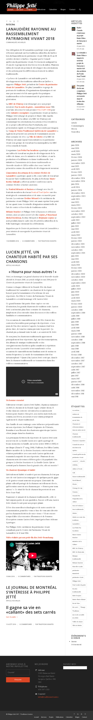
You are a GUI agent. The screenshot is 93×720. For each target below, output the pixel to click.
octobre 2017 (76, 363)
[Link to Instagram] (17, 21)
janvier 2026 (76, 160)
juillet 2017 (75, 372)
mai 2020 (75, 295)
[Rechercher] (79, 7)
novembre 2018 (78, 337)
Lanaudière (76, 524)
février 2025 (76, 172)
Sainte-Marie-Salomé (78, 599)
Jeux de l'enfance (77, 505)
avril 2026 (75, 151)
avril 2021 (75, 262)
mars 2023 (75, 205)
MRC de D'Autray (77, 548)
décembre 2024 (78, 178)
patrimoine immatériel (75, 572)
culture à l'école (77, 469)
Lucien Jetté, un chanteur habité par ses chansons (32, 257)
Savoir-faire (76, 603)
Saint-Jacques (76, 595)
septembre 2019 (78, 313)
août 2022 (75, 220)
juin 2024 (75, 184)
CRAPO (82, 461)
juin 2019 (75, 322)
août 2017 (75, 370)
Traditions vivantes (48, 241)
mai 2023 (75, 202)
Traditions (75, 611)
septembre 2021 (78, 253)
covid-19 (75, 461)
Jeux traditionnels (77, 509)
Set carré (75, 607)
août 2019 (75, 316)
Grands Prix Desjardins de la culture (77, 499)
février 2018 (76, 355)
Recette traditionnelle (76, 590)
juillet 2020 (76, 289)
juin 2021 (75, 256)
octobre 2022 (77, 214)
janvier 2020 (76, 307)
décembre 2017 (77, 358)
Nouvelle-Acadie (77, 566)
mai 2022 (75, 229)
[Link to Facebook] (7, 21)
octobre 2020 (77, 280)
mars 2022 (75, 235)
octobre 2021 (76, 250)
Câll (73, 473)
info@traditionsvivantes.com (50, 697)
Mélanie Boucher (77, 563)
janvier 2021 (76, 271)
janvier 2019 (76, 334)
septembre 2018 (78, 343)
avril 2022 (75, 232)
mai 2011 (74, 396)
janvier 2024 (76, 190)
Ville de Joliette (77, 625)
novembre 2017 (78, 360)
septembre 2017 (78, 367)
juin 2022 (75, 226)
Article (9, 265)
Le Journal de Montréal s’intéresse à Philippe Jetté (31, 592)
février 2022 (76, 238)
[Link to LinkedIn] (10, 21)
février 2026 (76, 157)
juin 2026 (75, 145)
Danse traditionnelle (78, 476)
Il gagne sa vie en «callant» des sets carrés (31, 610)
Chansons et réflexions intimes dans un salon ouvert (78, 427)
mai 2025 (75, 166)
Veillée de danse (77, 622)
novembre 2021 (78, 247)
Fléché (74, 484)
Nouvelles (22, 42)
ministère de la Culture (77, 543)
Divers (74, 129)
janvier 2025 (76, 175)
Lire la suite (11, 617)
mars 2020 (75, 301)
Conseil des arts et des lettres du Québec (78, 447)
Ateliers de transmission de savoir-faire (77, 417)
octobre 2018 (76, 340)
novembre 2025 (78, 163)
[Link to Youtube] (14, 21)
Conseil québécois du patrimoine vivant (78, 456)
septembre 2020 (78, 283)
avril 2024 (75, 187)
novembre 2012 (78, 390)
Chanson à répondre (78, 441)
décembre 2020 (78, 274)
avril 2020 (75, 298)
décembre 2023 (78, 193)
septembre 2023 (78, 196)
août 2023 (75, 199)
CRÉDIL (75, 465)
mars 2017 (75, 378)
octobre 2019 (76, 310)
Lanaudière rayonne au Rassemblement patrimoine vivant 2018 (31, 34)
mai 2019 (75, 325)
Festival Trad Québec (40, 192)
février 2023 (76, 208)
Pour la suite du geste (79, 585)
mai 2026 (75, 148)
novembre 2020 (78, 277)
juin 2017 (75, 375)
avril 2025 (75, 169)
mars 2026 (75, 154)
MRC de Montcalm (78, 552)
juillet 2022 (76, 223)
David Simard (76, 480)
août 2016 (75, 387)
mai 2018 (75, 348)
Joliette (74, 513)
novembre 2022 (78, 211)
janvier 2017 (76, 381)
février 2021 (76, 268)
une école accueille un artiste (78, 616)
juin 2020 (75, 292)
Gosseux (75, 492)
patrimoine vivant (77, 577)
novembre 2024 (78, 181)
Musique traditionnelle (76, 557)
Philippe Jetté (76, 581)
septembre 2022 (78, 217)
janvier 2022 (76, 241)
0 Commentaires (28, 241)
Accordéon (75, 410)
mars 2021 (75, 265)
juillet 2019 (75, 319)
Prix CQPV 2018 (44, 110)
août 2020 (75, 286)
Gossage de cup (77, 488)
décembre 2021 (77, 244)
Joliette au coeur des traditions (78, 518)
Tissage (82, 607)
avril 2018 (75, 352)
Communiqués (11, 42)
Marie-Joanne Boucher (76, 536)
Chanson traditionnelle (76, 435)
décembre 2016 (78, 384)
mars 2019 (75, 331)
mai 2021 (75, 259)
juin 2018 (75, 346)
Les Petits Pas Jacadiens (76, 529)
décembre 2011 (77, 393)
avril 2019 (75, 328)
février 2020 (76, 304)
